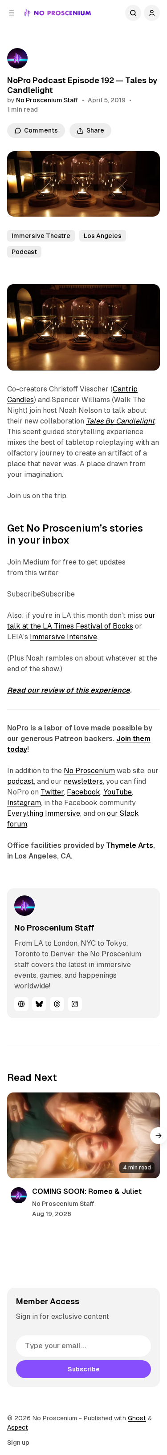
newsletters (83, 781)
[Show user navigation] (152, 13)
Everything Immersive (43, 813)
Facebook (83, 792)
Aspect (17, 1427)
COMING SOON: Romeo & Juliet (87, 1191)
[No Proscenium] (57, 12)
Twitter (52, 792)
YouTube (117, 792)
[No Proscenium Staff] (17, 58)
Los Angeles (103, 235)
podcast (20, 781)
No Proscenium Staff (47, 100)
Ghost (137, 1418)
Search (133, 13)
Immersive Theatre (41, 235)
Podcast (24, 251)
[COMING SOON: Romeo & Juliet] (83, 1135)
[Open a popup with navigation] (12, 13)
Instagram (24, 802)
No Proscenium (89, 770)
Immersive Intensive (63, 637)
